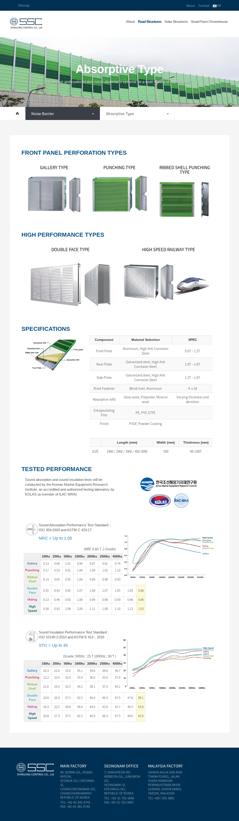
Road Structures (149, 22)
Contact (203, 5)
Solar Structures (176, 22)
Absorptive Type (120, 113)
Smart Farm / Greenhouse (209, 22)
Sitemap (24, 5)
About (190, 5)
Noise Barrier (42, 113)
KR (219, 5)
